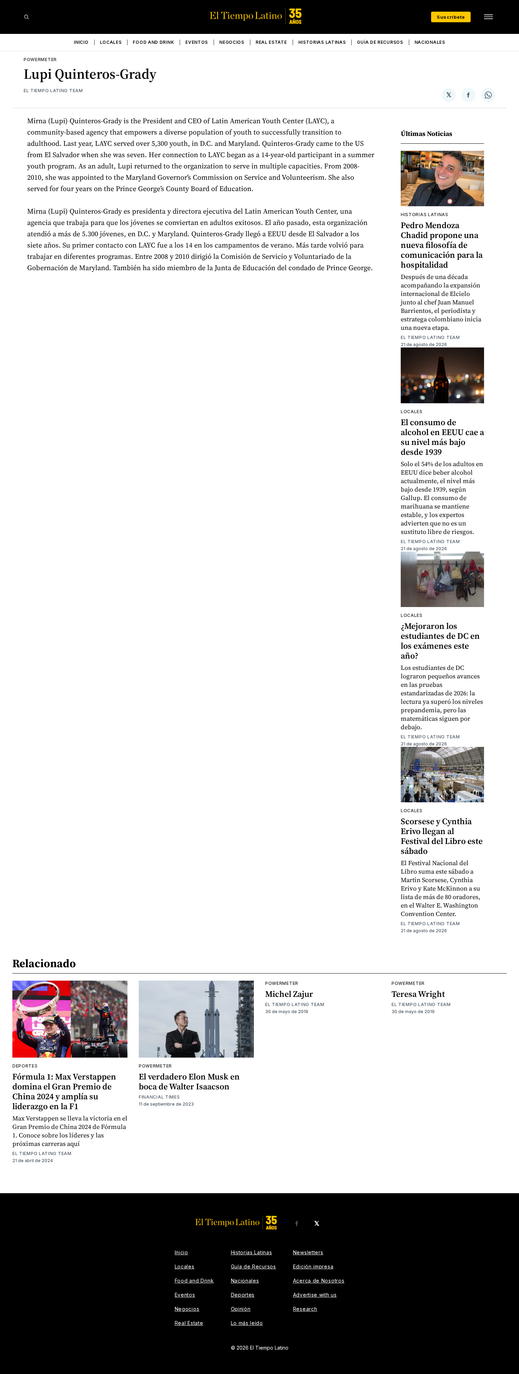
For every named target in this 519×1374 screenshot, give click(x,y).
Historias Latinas (322, 42)
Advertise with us (315, 1295)
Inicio (81, 42)
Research (305, 1309)
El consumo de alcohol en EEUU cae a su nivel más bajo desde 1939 (442, 437)
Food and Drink (153, 42)
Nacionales (429, 42)
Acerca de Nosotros (319, 1281)
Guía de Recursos (380, 42)
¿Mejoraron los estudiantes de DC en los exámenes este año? (440, 640)
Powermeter (40, 59)
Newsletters (308, 1252)
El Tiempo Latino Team (53, 90)
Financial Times (159, 1097)
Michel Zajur (289, 994)
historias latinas (424, 214)
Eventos (196, 42)
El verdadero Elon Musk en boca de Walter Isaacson (189, 1081)
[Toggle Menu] (488, 17)
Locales (111, 42)
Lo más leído (247, 1323)
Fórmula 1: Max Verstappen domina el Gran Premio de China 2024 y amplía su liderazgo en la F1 (64, 1091)
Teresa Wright (418, 994)
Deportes (25, 1066)
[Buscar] (26, 17)
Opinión (241, 1309)
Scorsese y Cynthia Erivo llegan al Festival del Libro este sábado (442, 836)
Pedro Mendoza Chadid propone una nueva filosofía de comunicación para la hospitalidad (442, 244)
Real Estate (271, 42)
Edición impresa (313, 1266)
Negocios (231, 42)
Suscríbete (451, 17)
